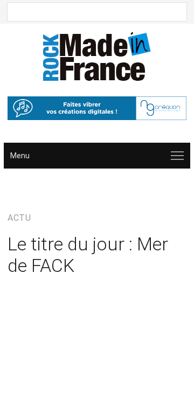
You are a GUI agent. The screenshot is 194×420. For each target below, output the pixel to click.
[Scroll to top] (170, 397)
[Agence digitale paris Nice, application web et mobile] (97, 108)
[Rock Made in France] (97, 56)
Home (17, 188)
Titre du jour (40, 296)
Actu (39, 188)
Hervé (132, 286)
